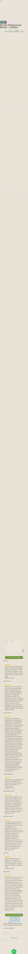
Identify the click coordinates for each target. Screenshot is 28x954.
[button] (27, 20)
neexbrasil (17, 928)
